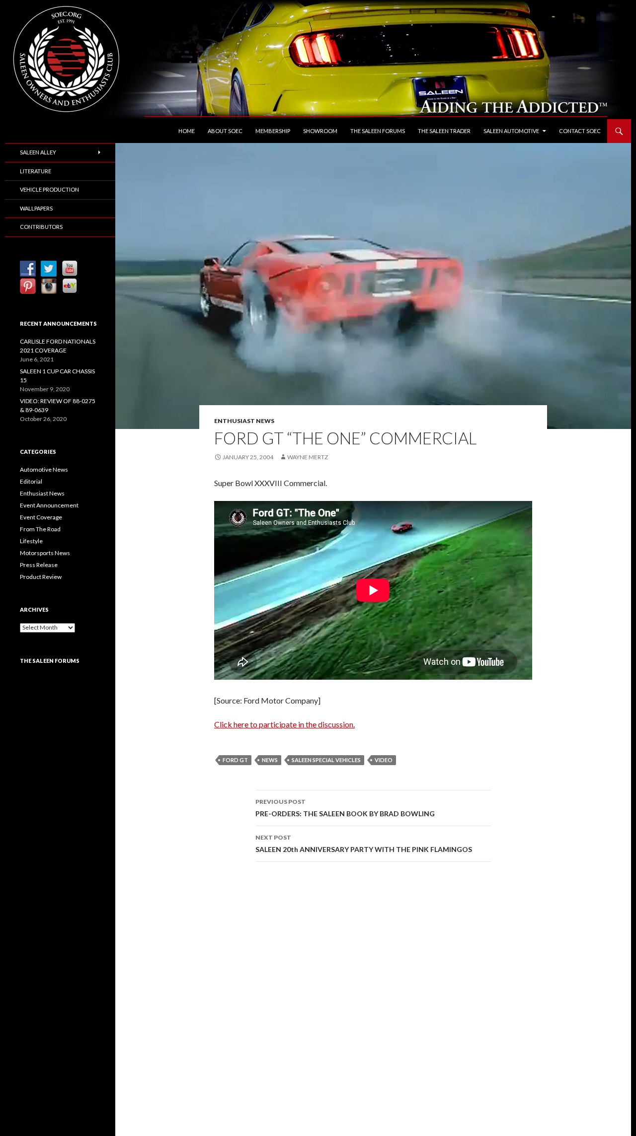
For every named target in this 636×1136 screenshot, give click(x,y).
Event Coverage (41, 517)
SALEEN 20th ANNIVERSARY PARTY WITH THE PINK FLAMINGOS (363, 843)
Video (384, 760)
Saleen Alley (38, 152)
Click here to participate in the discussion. (284, 724)
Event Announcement (49, 505)
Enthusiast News (244, 421)
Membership (272, 131)
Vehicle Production (49, 189)
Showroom (320, 131)
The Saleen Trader (444, 131)
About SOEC (225, 131)
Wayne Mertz (307, 457)
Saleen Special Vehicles (326, 760)
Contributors (41, 226)
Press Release (39, 564)
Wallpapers (36, 208)
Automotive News (44, 469)
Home (186, 131)
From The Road (40, 529)
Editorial (31, 481)
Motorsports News (45, 553)
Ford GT (235, 760)
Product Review (41, 576)
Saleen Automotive (511, 131)
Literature (35, 171)
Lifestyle (31, 541)
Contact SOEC (580, 131)
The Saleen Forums (377, 131)
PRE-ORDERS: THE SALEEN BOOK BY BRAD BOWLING (345, 808)
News (270, 760)
